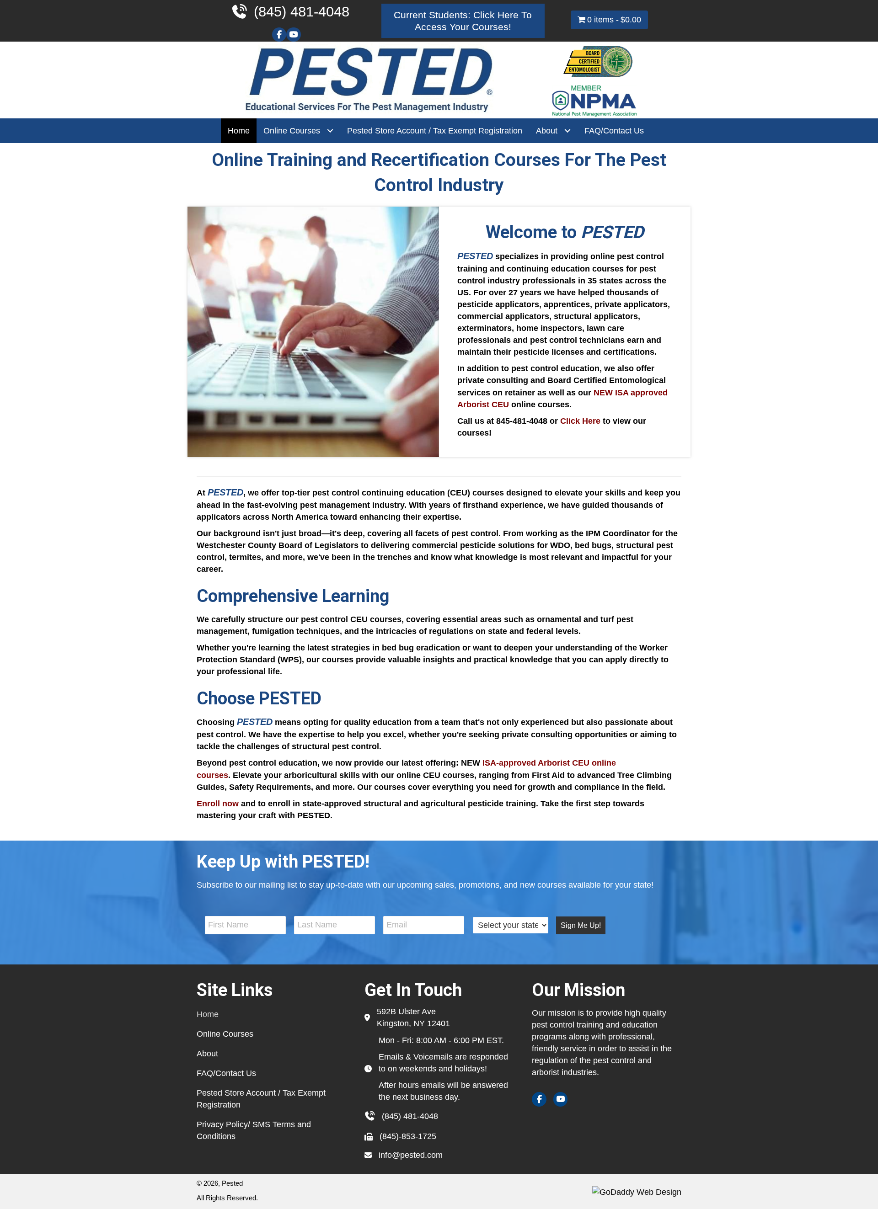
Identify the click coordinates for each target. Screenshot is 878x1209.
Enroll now (218, 803)
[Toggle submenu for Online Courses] (330, 131)
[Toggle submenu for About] (567, 131)
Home (208, 1014)
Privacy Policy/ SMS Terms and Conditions (254, 1130)
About (207, 1053)
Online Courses (225, 1034)
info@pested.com (411, 1155)
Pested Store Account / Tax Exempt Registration (261, 1098)
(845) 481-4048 (410, 1116)
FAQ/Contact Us (226, 1073)
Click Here (580, 421)
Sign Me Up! (581, 925)
